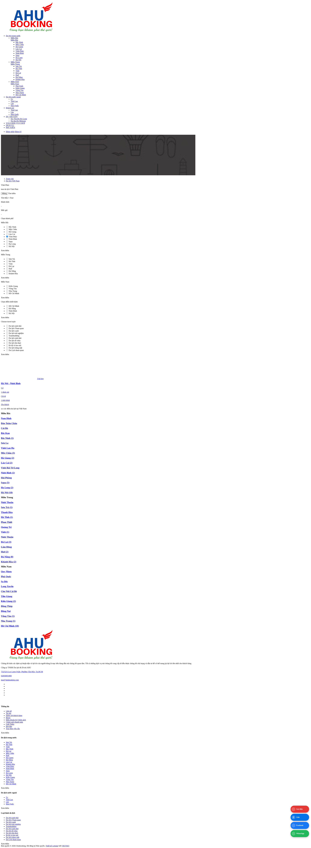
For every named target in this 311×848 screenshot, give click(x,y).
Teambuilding (14, 336)
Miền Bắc (14, 38)
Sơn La (4, 443)
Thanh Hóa (7, 512)
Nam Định (6, 418)
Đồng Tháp (7, 606)
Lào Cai (19, 49)
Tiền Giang (6, 596)
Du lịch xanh (14, 331)
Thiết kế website (52, 846)
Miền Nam (15, 82)
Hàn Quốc (15, 106)
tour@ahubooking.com (10, 680)
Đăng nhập (10, 132)
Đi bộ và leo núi (15, 345)
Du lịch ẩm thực (15, 343)
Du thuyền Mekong (18, 121)
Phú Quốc (19, 86)
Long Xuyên (7, 586)
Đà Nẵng (19, 77)
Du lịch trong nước (13, 36)
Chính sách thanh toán (14, 722)
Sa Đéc (4, 581)
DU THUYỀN (11, 117)
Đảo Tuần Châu (9, 423)
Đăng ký (18, 132)
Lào (12, 103)
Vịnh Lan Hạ (7, 448)
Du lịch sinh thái (15, 326)
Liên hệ (9, 711)
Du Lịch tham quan (16, 350)
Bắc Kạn (5, 433)
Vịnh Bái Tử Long (10, 467)
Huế (17, 75)
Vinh (17, 71)
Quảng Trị (6, 527)
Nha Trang (20, 93)
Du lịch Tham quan (16, 328)
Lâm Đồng (6, 547)
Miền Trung (15, 62)
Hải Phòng (6, 477)
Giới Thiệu (10, 724)
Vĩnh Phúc (20, 51)
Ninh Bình (20, 53)
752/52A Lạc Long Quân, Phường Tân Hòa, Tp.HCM (22, 672)
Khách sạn (10, 108)
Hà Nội (18, 60)
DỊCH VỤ (10, 125)
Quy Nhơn (6, 571)
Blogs (8, 718)
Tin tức (8, 713)
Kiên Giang (20, 88)
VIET (65, 846)
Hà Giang (19, 47)
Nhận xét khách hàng (14, 715)
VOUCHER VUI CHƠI (15, 123)
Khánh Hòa (20, 79)
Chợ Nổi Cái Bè (9, 591)
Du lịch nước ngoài (13, 97)
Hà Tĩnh (19, 68)
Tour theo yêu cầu (13, 729)
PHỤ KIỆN (10, 127)
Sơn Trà (19, 66)
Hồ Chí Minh (21, 95)
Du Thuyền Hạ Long (19, 119)
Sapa (17, 55)
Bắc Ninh (19, 42)
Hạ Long (19, 58)
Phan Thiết (6, 522)
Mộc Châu (20, 44)
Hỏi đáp (9, 726)
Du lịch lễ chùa (14, 341)
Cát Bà (4, 428)
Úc (12, 99)
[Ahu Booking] (31, 32)
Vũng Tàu (19, 90)
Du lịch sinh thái (15, 338)
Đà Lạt (18, 73)
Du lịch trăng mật (15, 348)
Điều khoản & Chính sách (16, 720)
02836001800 (6, 676)
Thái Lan (14, 101)
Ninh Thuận (7, 502)
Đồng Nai (6, 611)
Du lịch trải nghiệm (16, 333)
